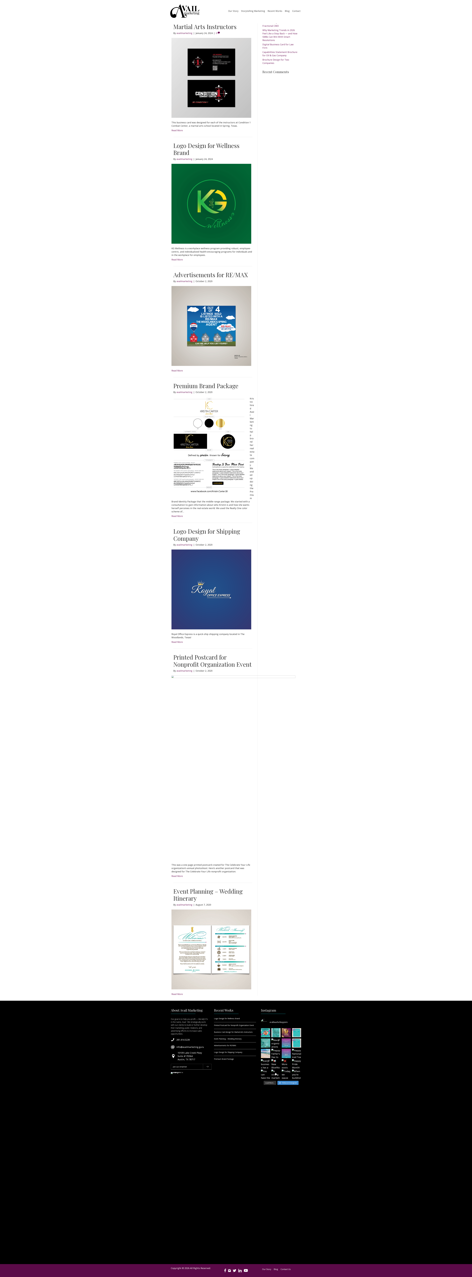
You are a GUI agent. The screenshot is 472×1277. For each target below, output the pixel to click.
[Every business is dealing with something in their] (275, 1032)
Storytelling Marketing (253, 10)
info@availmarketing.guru (190, 1047)
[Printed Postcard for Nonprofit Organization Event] (233, 767)
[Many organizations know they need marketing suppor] (275, 1043)
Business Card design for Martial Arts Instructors (233, 1032)
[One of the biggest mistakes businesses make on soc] (286, 1043)
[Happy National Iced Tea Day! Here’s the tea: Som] (296, 1053)
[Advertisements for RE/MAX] (211, 325)
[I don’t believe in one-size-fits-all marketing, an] (296, 1032)
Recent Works (275, 10)
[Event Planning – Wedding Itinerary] (211, 949)
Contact (296, 10)
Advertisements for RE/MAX (210, 275)
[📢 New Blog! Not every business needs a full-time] (275, 1063)
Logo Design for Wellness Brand (206, 149)
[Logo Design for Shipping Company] (211, 589)
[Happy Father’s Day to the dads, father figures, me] (275, 1053)
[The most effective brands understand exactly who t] (286, 1053)
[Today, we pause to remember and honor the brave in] (286, 1074)
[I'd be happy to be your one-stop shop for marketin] (296, 1043)
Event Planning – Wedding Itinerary (208, 894)
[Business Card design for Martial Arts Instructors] (211, 77)
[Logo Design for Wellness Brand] (211, 203)
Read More (177, 130)
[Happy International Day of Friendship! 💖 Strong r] (265, 1032)
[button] (207, 1066)
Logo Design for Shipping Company (206, 534)
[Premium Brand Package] (209, 445)
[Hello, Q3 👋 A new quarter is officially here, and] (265, 1043)
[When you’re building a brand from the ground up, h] (296, 1074)
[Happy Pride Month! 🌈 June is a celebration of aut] (296, 1063)
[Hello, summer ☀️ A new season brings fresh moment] (265, 1053)
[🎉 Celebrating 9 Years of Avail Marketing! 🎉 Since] (286, 1032)
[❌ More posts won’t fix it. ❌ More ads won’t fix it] (286, 1063)
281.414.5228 (183, 1039)
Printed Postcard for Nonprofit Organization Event (212, 660)
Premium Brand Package (205, 386)
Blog (287, 10)
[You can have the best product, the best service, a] (265, 1074)
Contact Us (286, 1269)
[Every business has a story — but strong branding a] (265, 1063)
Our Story (233, 10)
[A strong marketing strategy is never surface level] (275, 1074)
